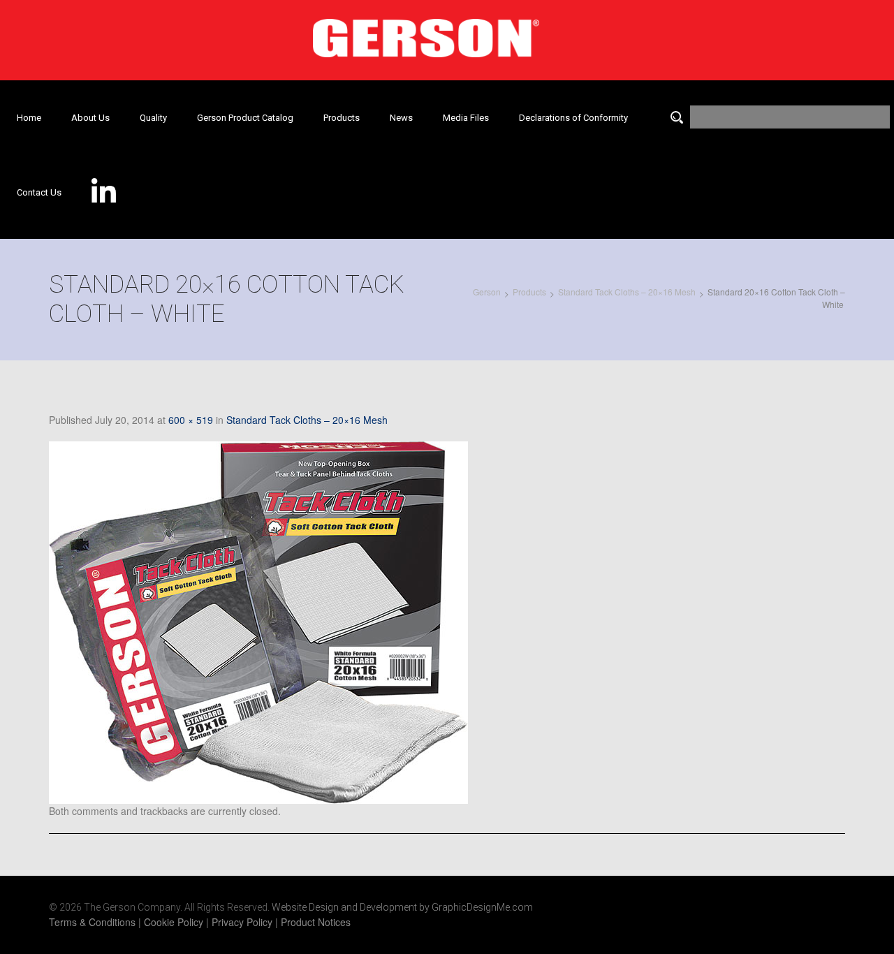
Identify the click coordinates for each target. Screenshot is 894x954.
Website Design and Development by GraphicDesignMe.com (402, 907)
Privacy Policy (242, 922)
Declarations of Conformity (573, 117)
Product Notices (316, 922)
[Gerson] (426, 33)
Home (29, 117)
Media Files (466, 117)
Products (341, 117)
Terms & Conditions (92, 922)
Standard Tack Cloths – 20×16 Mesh (307, 420)
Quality (153, 117)
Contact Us (39, 192)
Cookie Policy (173, 922)
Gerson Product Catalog (245, 117)
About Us (90, 117)
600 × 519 (190, 420)
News (401, 117)
